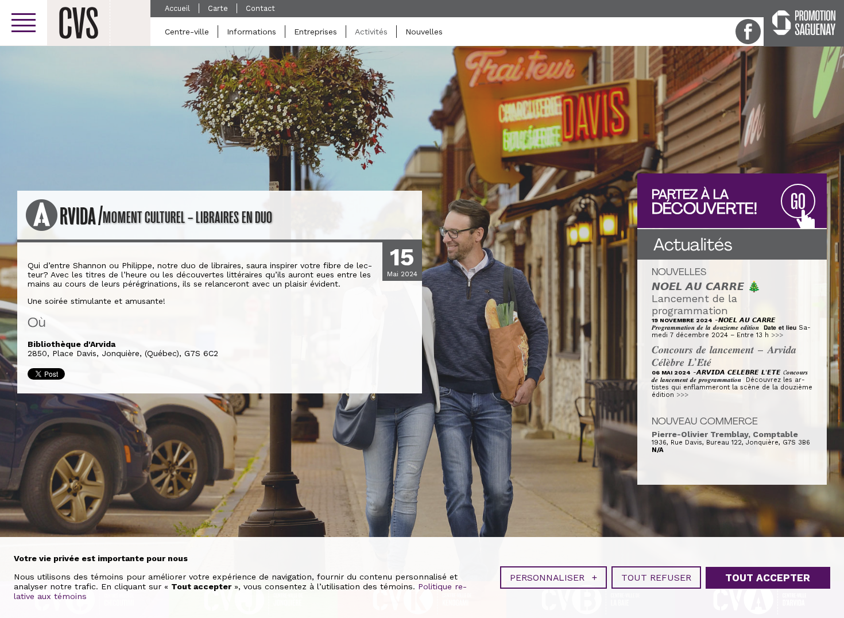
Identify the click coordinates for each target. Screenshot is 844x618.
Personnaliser (553, 577)
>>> (777, 335)
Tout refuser (656, 577)
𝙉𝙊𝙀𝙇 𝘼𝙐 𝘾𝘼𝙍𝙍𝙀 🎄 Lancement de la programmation (706, 298)
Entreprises (315, 31)
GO (798, 202)
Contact (260, 8)
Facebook (748, 31)
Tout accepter (767, 578)
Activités (371, 31)
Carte (218, 8)
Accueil (177, 8)
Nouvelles (424, 31)
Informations (251, 31)
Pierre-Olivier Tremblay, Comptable (725, 434)
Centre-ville (187, 31)
